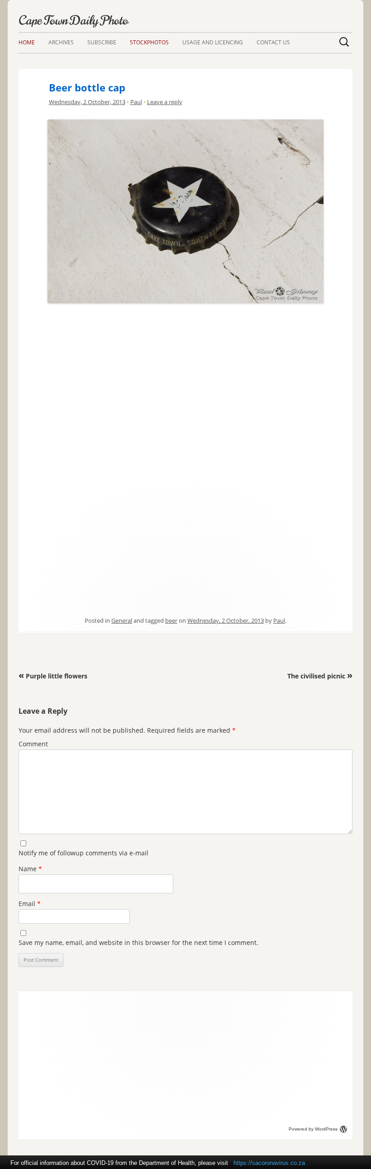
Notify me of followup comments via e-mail (83, 853)
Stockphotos (149, 42)
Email (30, 903)
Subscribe (101, 42)
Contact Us (273, 42)
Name (30, 868)
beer (171, 620)
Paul (136, 102)
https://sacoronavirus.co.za (269, 1162)
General (121, 620)
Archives (61, 42)
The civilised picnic (319, 676)
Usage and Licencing (212, 42)
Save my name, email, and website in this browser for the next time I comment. (138, 942)
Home (27, 42)
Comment (33, 744)
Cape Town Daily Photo (73, 20)
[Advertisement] (185, 369)
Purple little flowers (53, 676)
